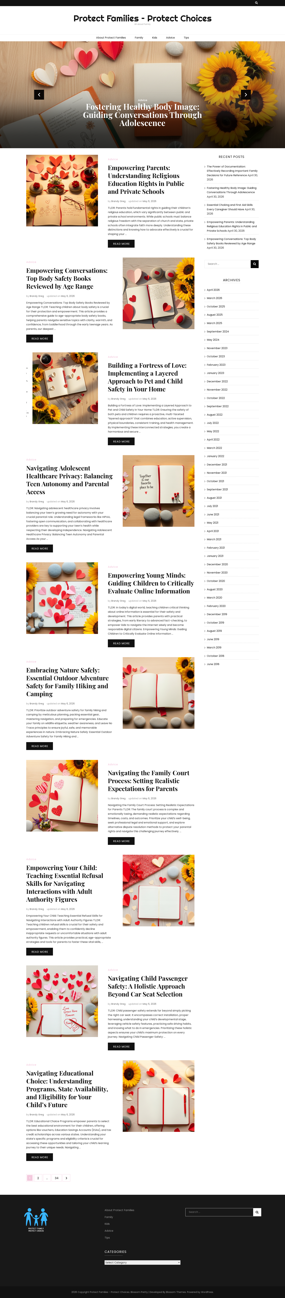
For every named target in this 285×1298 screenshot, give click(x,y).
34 (58, 1178)
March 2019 (214, 647)
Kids (154, 38)
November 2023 (217, 348)
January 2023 (215, 373)
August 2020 (215, 589)
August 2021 (214, 498)
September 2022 (218, 406)
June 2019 (213, 639)
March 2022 (214, 448)
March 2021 (214, 539)
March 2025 (214, 323)
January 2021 (215, 556)
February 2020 (216, 606)
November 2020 (217, 572)
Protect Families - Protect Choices (109, 1292)
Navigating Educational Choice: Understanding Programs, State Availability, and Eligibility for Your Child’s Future (67, 1089)
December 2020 (217, 564)
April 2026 (213, 290)
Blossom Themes (176, 1292)
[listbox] (142, 94)
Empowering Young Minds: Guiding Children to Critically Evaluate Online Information (151, 583)
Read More (121, 244)
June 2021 (213, 514)
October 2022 (216, 398)
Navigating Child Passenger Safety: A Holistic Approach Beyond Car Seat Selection (148, 986)
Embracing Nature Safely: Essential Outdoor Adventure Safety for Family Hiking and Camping (67, 682)
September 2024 (218, 331)
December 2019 (217, 614)
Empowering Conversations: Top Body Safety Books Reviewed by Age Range (67, 278)
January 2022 (215, 456)
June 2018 (213, 664)
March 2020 (214, 598)
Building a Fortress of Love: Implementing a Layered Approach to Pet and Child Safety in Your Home (147, 377)
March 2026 (214, 298)
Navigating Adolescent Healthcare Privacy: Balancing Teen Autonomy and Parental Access (69, 480)
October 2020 (216, 581)
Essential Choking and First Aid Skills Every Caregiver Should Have (142, 114)
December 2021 (217, 464)
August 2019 (214, 631)
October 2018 (215, 656)
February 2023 (216, 365)
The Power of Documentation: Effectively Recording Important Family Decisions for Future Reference (232, 171)
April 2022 (213, 439)
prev (39, 95)
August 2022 (214, 415)
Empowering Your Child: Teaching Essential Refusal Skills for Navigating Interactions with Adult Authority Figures (64, 883)
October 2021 (215, 481)
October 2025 (216, 306)
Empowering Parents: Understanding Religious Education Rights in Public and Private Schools (146, 179)
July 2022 (213, 423)
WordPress (207, 1292)
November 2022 (217, 390)
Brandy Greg (118, 201)
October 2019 (215, 623)
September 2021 (217, 489)
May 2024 (213, 340)
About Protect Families (111, 38)
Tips (186, 38)
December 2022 (217, 381)
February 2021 (216, 548)
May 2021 (212, 523)
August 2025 (215, 315)
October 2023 (216, 356)
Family (139, 38)
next (246, 95)
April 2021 (213, 531)
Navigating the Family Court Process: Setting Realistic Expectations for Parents (148, 780)
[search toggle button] (256, 3)
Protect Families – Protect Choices (143, 18)
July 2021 (212, 506)
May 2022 (213, 431)
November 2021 (217, 473)
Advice (170, 38)
